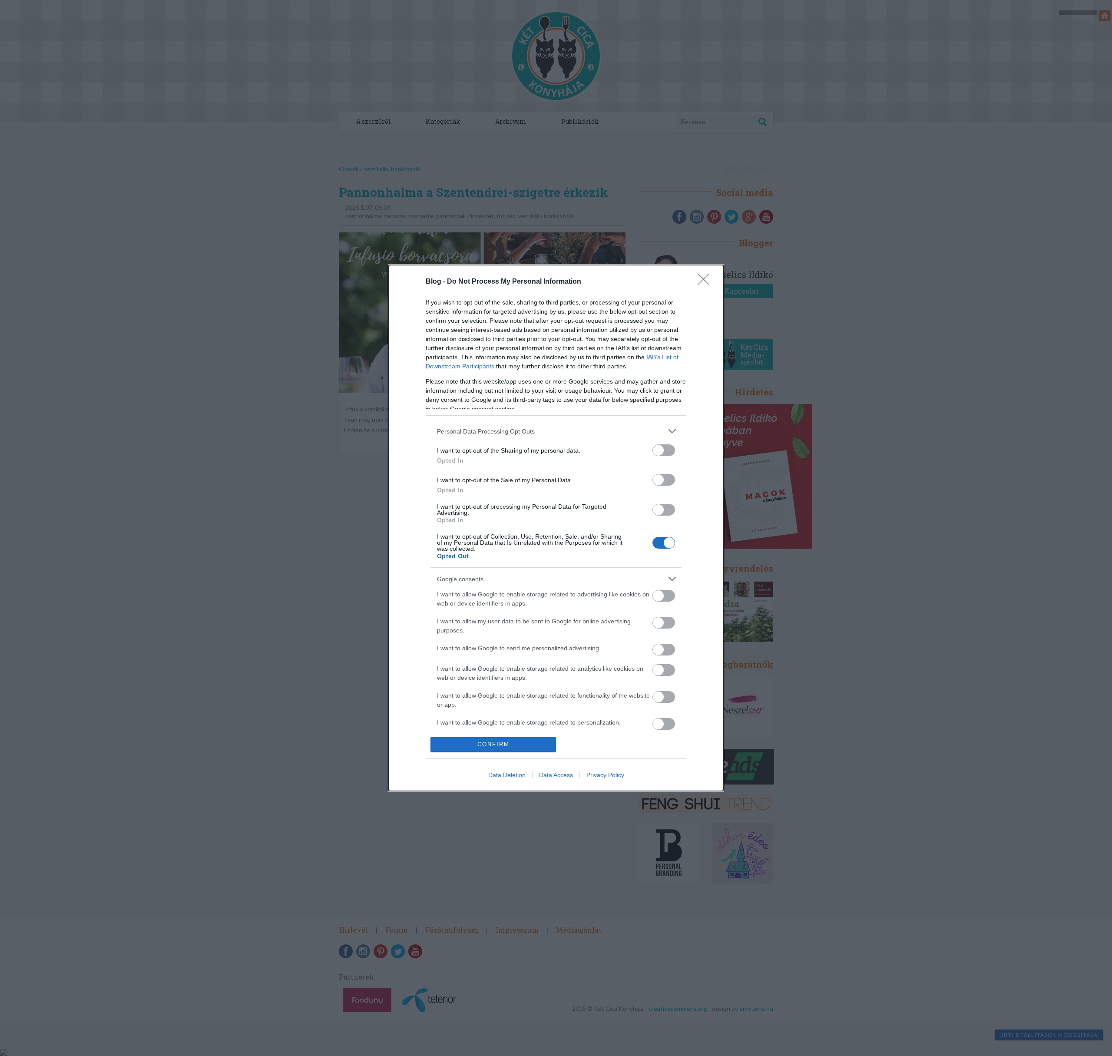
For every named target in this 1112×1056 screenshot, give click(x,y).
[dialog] (556, 528)
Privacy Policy (605, 774)
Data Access (556, 774)
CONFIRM (493, 744)
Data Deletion (507, 774)
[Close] (706, 282)
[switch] (663, 450)
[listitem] (556, 431)
